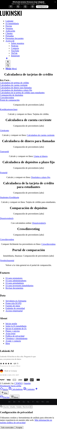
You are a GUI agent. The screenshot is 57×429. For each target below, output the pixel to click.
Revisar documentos (14, 288)
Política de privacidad (15, 336)
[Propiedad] (11, 16)
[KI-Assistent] (7, 58)
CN (47, 402)
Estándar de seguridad (15, 308)
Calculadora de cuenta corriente (40, 135)
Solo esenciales (7, 428)
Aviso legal (10, 333)
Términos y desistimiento (16, 338)
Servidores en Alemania (16, 301)
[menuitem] (31, 21)
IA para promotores (14, 278)
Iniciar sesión (11, 323)
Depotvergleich (39, 223)
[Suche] (8, 65)
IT (33, 402)
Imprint (27, 383)
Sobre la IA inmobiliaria (16, 326)
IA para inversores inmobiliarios (19, 285)
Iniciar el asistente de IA (16, 328)
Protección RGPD (13, 303)
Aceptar (19, 428)
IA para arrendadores (15, 283)
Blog (8, 343)
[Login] (8, 62)
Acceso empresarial (14, 311)
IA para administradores (16, 280)
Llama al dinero (40, 156)
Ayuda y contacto (13, 341)
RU (37, 402)
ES (24, 402)
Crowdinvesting (48, 244)
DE (9, 402)
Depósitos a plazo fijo (40, 177)
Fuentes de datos (13, 306)
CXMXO (18, 383)
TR (42, 402)
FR (19, 402)
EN (14, 402)
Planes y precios (13, 331)
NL (28, 402)
